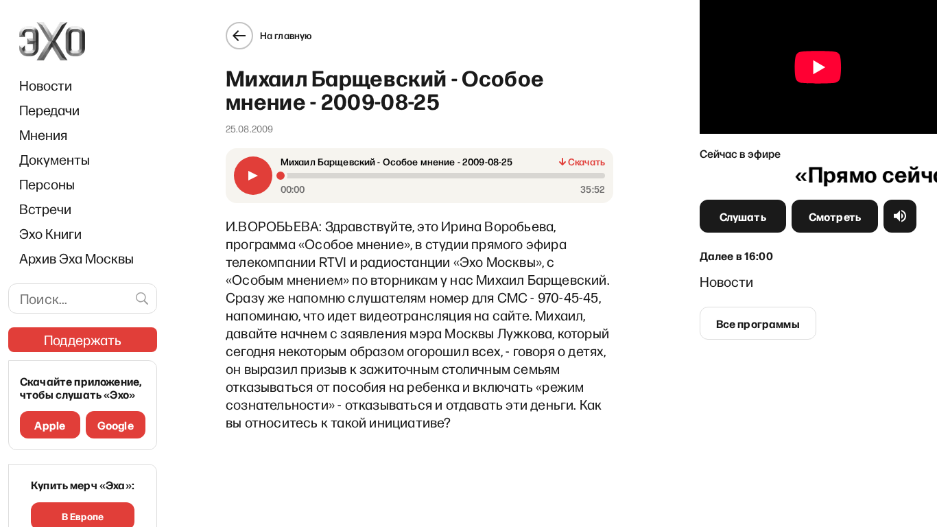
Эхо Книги (50, 233)
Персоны (47, 184)
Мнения (43, 134)
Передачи (49, 110)
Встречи (45, 209)
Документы (54, 159)
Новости (45, 85)
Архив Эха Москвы (76, 258)
